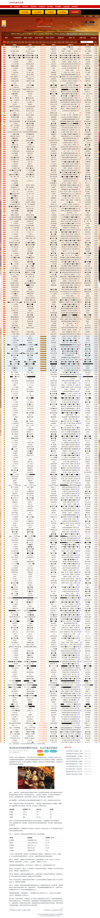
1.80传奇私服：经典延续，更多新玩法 (75, 751)
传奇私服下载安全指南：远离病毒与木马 (75, 774)
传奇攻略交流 (34, 6)
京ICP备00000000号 (53, 914)
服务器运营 (53, 751)
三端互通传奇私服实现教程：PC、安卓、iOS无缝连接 (75, 758)
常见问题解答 (58, 6)
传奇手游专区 (25, 6)
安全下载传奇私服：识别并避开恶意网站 (75, 769)
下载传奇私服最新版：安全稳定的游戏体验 (75, 756)
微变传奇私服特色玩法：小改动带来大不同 (75, 764)
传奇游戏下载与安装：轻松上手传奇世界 (75, 771)
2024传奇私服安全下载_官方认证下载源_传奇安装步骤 (75, 766)
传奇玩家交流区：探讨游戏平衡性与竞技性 (53, 910)
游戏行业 (40, 751)
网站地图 (61, 914)
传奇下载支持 (50, 6)
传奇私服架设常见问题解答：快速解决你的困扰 (20, 910)
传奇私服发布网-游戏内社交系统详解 (75, 753)
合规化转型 (40, 754)
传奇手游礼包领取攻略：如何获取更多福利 (75, 761)
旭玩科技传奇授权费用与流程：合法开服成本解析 (33, 743)
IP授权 (46, 751)
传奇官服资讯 (75, 6)
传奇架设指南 (66, 6)
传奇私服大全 (17, 6)
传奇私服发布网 (16, 2)
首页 (11, 6)
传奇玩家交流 (42, 6)
